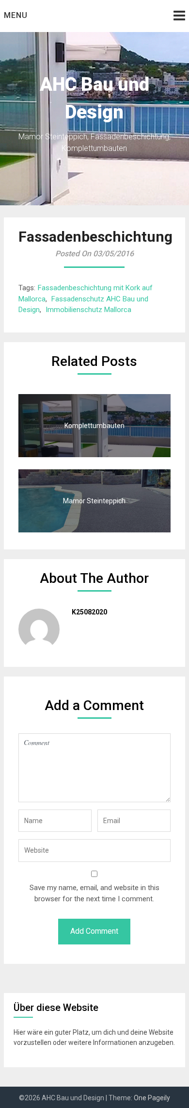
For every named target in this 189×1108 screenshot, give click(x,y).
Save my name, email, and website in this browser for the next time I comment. (94, 893)
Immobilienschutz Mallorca (88, 309)
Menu (16, 15)
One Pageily (152, 1098)
